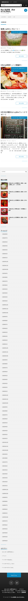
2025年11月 (5, 265)
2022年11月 (5, 399)
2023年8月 (4, 363)
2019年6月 (4, 525)
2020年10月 (5, 493)
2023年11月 (5, 352)
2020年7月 (4, 505)
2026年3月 (4, 249)
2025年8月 (4, 277)
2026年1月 (4, 257)
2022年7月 (4, 415)
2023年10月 (5, 356)
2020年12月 (5, 489)
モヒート (14, 47)
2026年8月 (4, 234)
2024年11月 (5, 308)
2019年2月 (4, 540)
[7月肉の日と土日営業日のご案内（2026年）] (4, 194)
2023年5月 (4, 375)
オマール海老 (11, 91)
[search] (20, 5)
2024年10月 (5, 312)
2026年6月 (4, 242)
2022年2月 (4, 434)
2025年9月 (4, 273)
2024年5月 (4, 332)
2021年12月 (5, 442)
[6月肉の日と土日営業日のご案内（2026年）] (4, 203)
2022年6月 (4, 418)
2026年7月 (4, 238)
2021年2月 (4, 481)
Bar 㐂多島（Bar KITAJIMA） (8, 10)
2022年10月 (5, 403)
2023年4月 (4, 379)
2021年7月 (4, 462)
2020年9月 (4, 497)
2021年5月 (4, 470)
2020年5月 (4, 513)
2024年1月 (4, 344)
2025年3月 (4, 297)
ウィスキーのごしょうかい (8, 563)
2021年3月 (4, 477)
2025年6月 (4, 285)
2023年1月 (4, 391)
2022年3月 (4, 430)
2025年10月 (5, 269)
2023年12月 (5, 348)
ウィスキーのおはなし (7, 559)
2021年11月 (5, 446)
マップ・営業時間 (21, 592)
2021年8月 (4, 458)
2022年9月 (4, 407)
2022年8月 (4, 411)
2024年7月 (4, 324)
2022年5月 (4, 422)
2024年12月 (5, 304)
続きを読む (21, 56)
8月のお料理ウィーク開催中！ (11, 65)
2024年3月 (4, 336)
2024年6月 (4, 328)
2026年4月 (4, 245)
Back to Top (14, 575)
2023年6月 (4, 371)
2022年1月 (4, 438)
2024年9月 (4, 316)
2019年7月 (4, 521)
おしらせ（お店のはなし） (20, 32)
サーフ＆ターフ (18, 91)
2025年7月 (4, 281)
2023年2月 (4, 387)
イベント (16, 70)
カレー (10, 140)
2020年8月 (4, 501)
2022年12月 (5, 395)
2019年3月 (4, 536)
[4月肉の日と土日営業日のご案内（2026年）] (4, 220)
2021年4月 (4, 473)
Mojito (10, 47)
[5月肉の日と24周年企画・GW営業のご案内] (4, 211)
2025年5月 (4, 289)
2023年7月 (4, 367)
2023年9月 (4, 359)
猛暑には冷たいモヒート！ (10, 29)
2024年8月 (4, 320)
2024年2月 (4, 340)
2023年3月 (4, 383)
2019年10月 (5, 517)
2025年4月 (4, 293)
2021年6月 (4, 466)
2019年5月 (4, 528)
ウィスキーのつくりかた (7, 567)
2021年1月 (4, 485)
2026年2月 (4, 253)
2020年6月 (4, 509)
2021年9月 (4, 454)
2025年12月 (5, 261)
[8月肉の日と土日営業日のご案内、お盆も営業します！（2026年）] (4, 185)
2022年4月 (4, 426)
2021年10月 (5, 450)
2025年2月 (4, 300)
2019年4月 (4, 532)
